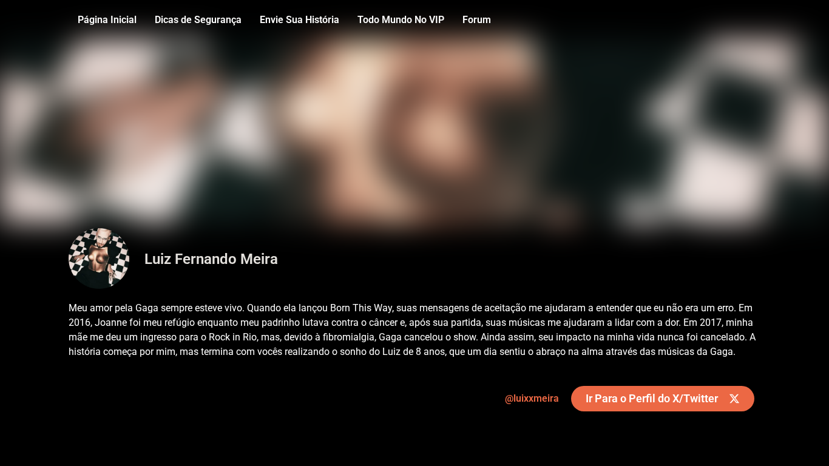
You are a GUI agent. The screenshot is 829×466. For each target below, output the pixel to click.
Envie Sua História (299, 19)
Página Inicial (107, 19)
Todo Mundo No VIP (400, 19)
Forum (476, 19)
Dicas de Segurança (198, 19)
